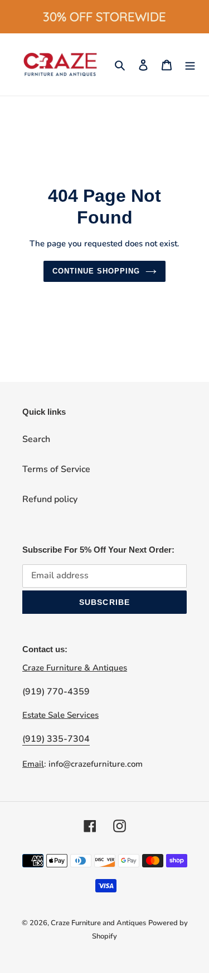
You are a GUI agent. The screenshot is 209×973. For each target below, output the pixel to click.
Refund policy (49, 499)
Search (36, 439)
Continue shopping (96, 271)
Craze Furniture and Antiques (98, 923)
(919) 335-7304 (56, 739)
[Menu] (190, 64)
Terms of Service (56, 469)
